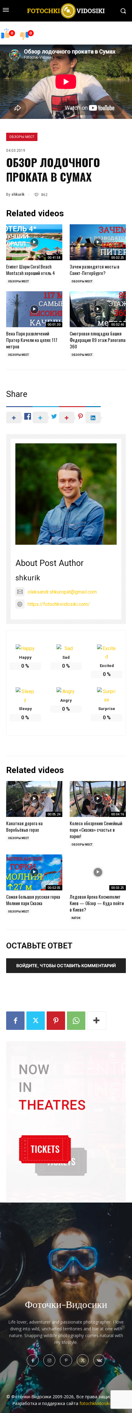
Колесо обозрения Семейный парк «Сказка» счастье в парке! (96, 829)
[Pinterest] (56, 1020)
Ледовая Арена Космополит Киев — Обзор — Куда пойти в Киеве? (97, 903)
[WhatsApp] (76, 1020)
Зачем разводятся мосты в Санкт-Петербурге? (94, 269)
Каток (76, 918)
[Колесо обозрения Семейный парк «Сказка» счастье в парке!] (98, 799)
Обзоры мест (21, 137)
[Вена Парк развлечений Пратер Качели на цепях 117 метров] (34, 309)
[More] (96, 1020)
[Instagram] (49, 1360)
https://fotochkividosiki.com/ (59, 604)
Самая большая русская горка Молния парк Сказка (33, 899)
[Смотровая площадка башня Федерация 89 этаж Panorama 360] (98, 309)
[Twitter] (35, 1020)
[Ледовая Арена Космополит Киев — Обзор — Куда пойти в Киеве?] (98, 872)
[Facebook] (15, 1020)
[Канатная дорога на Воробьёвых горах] (34, 799)
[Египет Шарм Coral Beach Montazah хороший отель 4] (34, 242)
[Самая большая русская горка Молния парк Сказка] (34, 872)
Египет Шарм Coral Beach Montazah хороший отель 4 (30, 269)
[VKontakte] (99, 1360)
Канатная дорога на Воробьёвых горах (24, 826)
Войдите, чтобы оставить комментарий (66, 965)
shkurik (18, 194)
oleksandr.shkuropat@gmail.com (62, 592)
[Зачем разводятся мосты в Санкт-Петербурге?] (98, 242)
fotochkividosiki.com (100, 1403)
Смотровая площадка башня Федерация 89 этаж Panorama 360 (98, 340)
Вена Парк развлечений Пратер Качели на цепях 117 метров (31, 340)
